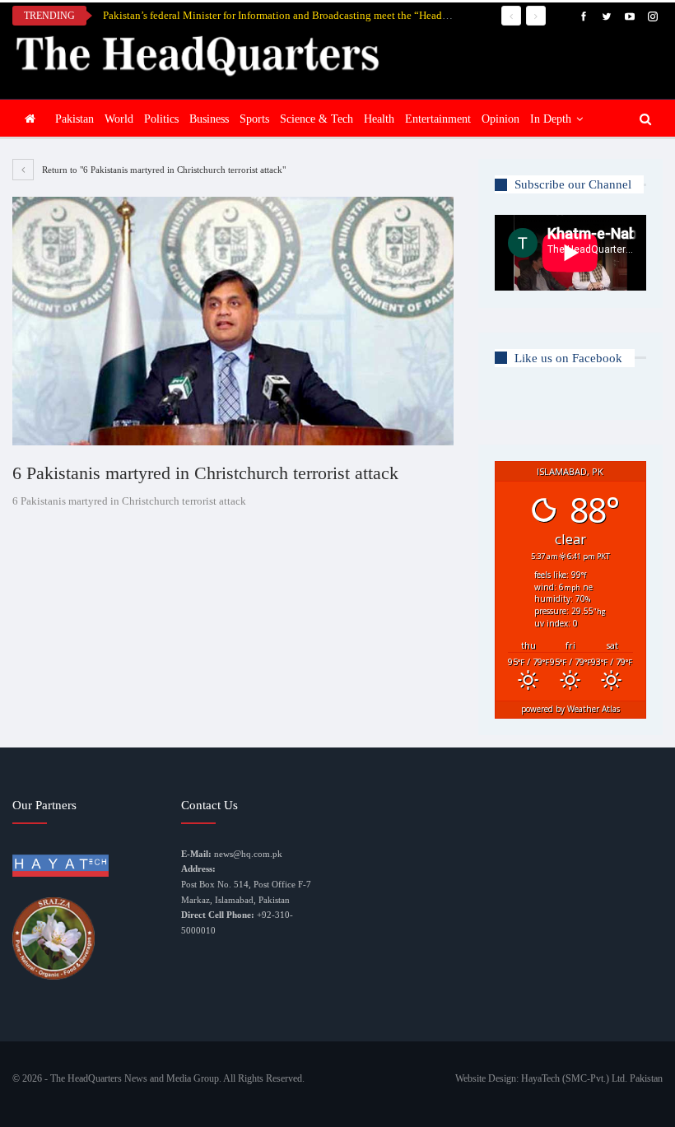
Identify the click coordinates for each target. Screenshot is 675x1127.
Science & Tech (316, 119)
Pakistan (74, 119)
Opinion (500, 119)
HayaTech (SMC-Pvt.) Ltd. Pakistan (592, 1078)
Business (209, 119)
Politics (161, 119)
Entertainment (438, 119)
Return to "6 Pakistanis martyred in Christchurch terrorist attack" (163, 170)
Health (379, 119)
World (119, 119)
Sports (254, 119)
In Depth (550, 119)
